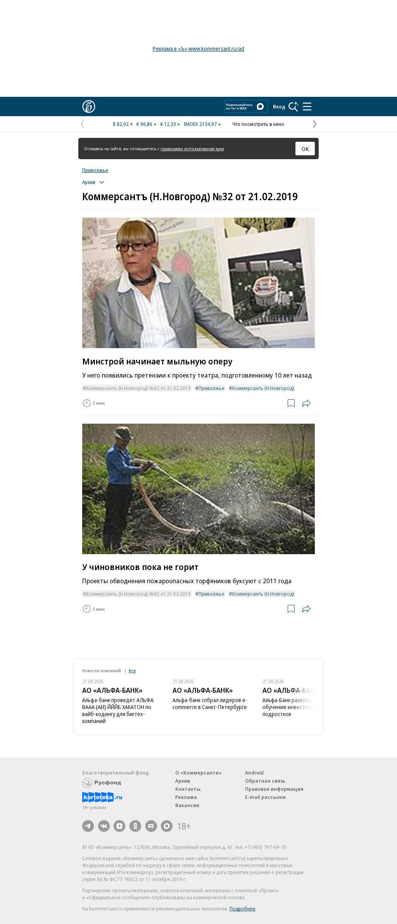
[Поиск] (293, 106)
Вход (279, 106)
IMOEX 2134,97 (200, 123)
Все (132, 670)
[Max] (167, 826)
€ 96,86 (144, 123)
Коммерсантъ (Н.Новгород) (263, 388)
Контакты (187, 788)
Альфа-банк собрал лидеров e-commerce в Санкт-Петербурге (210, 703)
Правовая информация (274, 788)
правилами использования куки (192, 148)
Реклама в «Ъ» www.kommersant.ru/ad (198, 48)
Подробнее (242, 908)
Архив (182, 780)
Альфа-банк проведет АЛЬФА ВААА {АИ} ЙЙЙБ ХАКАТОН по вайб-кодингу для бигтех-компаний (118, 710)
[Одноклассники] (135, 826)
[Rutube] (151, 826)
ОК (305, 149)
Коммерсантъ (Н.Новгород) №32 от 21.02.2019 (138, 388)
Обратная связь (265, 780)
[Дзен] (119, 826)
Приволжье (95, 170)
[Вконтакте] (104, 826)
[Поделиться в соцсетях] (306, 403)
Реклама (186, 796)
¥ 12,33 (168, 123)
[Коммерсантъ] (88, 106)
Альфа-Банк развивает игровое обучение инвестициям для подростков (300, 707)
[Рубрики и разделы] (307, 106)
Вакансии (187, 805)
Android (254, 772)
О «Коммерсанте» (198, 772)
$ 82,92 (121, 123)
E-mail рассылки (265, 796)
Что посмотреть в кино (258, 123)
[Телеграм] (88, 826)
